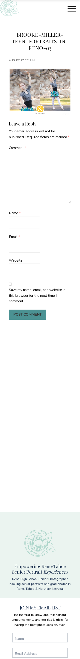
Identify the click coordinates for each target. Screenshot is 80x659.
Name (15, 213)
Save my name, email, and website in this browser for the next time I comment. (37, 295)
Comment (17, 147)
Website (15, 260)
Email (14, 236)
